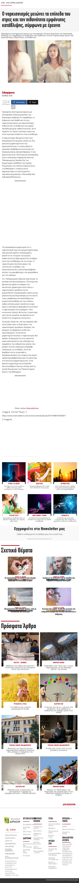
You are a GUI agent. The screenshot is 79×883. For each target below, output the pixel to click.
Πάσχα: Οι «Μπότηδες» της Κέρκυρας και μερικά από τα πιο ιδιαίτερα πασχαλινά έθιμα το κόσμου (58, 792)
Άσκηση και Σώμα (52, 849)
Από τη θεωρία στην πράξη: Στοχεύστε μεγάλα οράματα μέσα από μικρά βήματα (65, 487)
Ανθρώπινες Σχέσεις (38, 827)
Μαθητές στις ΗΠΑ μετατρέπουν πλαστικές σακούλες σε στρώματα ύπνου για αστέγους (20, 667)
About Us (8, 841)
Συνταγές (26, 855)
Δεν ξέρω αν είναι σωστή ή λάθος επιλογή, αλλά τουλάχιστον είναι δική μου (14, 487)
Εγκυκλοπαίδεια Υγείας (54, 824)
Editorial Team (7, 96)
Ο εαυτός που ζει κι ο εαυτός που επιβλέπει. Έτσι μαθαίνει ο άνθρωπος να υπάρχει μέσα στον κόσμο (58, 709)
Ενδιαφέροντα (6, 5)
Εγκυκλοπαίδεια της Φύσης (54, 854)
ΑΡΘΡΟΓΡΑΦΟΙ (10, 838)
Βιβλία (64, 826)
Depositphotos (32, 408)
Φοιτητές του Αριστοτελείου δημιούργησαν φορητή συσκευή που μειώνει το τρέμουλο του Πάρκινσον (20, 751)
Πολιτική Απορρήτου (9, 850)
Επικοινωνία (10, 854)
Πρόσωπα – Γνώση (67, 820)
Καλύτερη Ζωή (58, 704)
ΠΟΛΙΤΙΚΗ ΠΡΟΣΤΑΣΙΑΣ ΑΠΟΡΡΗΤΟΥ (39, 539)
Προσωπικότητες (68, 829)
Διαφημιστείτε (10, 844)
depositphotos (11, 835)
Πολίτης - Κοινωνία (20, 663)
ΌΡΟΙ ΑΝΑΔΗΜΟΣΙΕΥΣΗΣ (12, 857)
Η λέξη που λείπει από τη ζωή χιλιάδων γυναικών (58, 749)
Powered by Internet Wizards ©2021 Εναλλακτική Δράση (62, 880)
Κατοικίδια (38, 831)
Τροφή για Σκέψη (66, 833)
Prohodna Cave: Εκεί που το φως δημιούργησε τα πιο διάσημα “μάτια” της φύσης (58, 667)
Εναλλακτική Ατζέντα (67, 839)
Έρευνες (12, 3)
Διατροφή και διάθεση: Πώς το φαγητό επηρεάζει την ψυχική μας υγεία (14, 519)
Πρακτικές (27, 834)
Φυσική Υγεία (51, 836)
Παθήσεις (51, 828)
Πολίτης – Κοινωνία (37, 843)
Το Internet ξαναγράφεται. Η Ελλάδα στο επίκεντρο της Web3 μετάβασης (39, 519)
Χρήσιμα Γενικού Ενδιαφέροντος (20, 745)
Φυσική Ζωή (51, 842)
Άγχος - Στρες (5, 3)
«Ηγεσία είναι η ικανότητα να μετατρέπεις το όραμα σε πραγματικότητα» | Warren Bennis (20, 791)
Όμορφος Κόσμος (58, 663)
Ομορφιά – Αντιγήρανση (53, 858)
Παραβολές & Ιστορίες (38, 839)
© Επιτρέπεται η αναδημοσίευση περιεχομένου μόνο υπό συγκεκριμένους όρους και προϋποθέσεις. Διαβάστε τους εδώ (12, 868)
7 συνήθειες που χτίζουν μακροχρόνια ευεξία (20, 708)
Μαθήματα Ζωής (37, 834)
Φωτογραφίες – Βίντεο (38, 852)
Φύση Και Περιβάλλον (52, 867)
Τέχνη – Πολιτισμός (38, 847)
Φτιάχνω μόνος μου (52, 863)
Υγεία (50, 818)
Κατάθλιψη (19, 3)
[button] (69, 804)
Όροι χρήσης (9, 846)
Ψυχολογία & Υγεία (20, 704)
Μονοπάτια (27, 831)
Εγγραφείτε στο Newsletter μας (39, 528)
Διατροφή (27, 838)
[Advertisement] (20, 214)
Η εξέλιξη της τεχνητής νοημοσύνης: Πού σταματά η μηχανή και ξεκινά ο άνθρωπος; (65, 519)
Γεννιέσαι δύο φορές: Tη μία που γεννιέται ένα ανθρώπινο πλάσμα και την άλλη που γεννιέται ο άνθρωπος (58, 612)
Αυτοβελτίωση (29, 818)
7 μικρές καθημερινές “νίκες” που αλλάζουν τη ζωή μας (39, 487)
